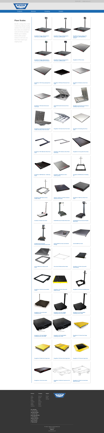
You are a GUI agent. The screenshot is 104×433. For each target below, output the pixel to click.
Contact (61, 11)
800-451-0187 (78, 1)
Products (19, 11)
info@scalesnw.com (86, 1)
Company (47, 11)
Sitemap (47, 398)
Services (33, 11)
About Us (40, 396)
